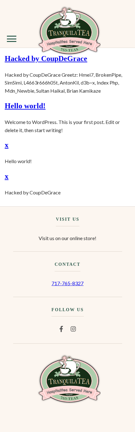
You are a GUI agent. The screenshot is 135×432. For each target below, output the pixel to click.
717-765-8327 (67, 283)
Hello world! (25, 106)
